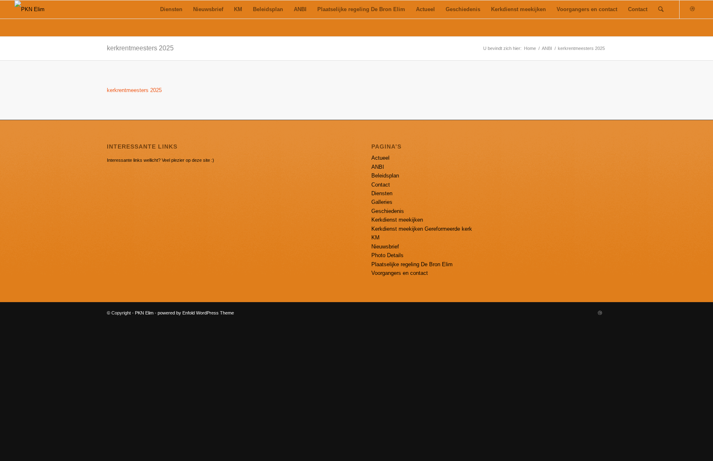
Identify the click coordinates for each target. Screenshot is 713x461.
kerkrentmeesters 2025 (140, 48)
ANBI (547, 48)
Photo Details (387, 255)
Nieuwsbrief (385, 247)
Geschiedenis (387, 211)
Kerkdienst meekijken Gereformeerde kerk (421, 229)
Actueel (380, 158)
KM (375, 237)
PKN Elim (144, 312)
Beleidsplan (385, 176)
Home (530, 48)
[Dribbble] (692, 9)
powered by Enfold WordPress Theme (196, 312)
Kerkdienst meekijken (397, 220)
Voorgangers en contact (399, 273)
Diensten (381, 193)
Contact (380, 185)
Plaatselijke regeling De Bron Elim (412, 264)
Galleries (381, 202)
